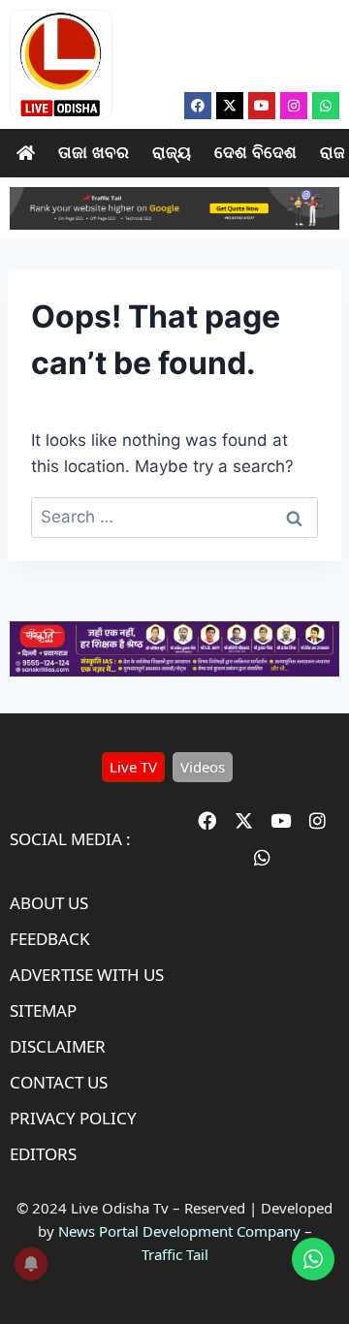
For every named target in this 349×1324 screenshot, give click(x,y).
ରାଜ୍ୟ (171, 152)
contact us (59, 1082)
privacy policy (73, 1118)
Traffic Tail (175, 1254)
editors (43, 1154)
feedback (50, 939)
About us (49, 903)
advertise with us (87, 974)
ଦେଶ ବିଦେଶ (255, 152)
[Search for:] (174, 516)
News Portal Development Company (179, 1231)
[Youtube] (261, 105)
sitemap (43, 1010)
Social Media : (70, 839)
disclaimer (58, 1046)
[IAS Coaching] (174, 670)
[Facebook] (197, 105)
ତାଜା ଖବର (93, 152)
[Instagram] (293, 105)
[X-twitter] (229, 105)
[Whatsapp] (325, 105)
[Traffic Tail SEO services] (174, 208)
